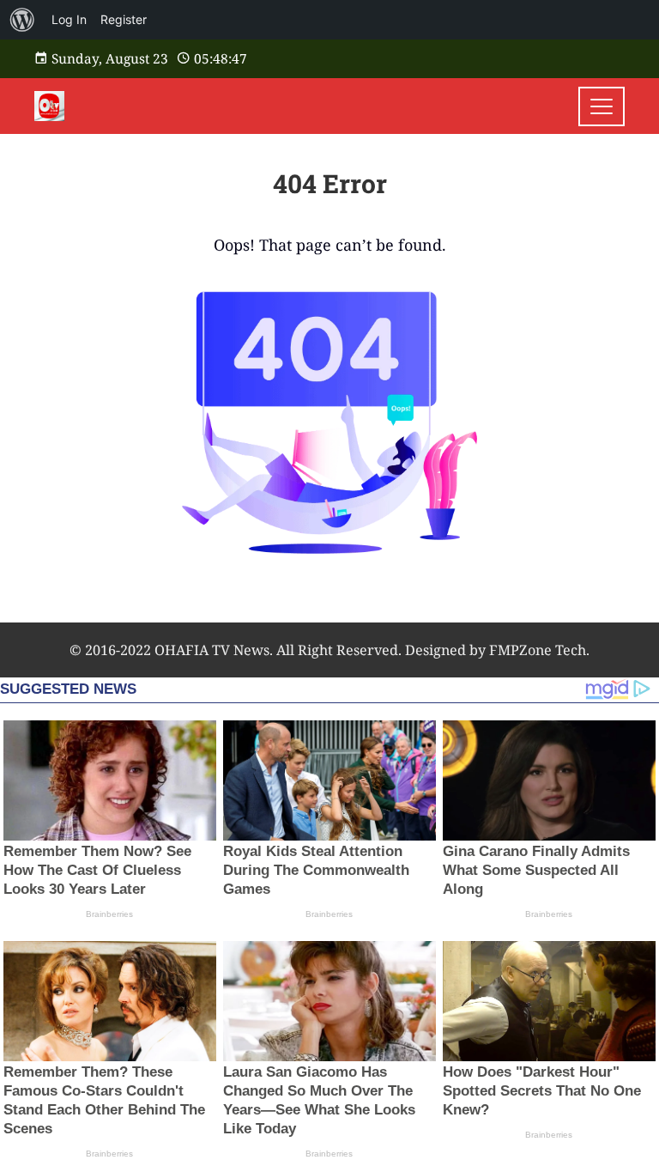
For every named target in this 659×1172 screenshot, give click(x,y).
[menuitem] (22, 19)
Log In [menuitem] (69, 19)
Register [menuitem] (123, 19)
